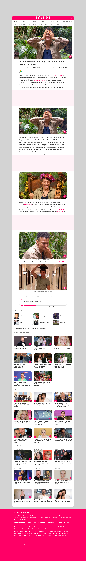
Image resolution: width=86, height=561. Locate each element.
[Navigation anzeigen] (15, 18)
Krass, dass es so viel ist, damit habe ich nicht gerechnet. (40, 307)
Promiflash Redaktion (35, 67)
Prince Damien (58, 75)
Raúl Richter (61, 209)
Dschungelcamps (39, 80)
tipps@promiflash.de (42, 328)
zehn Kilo (60, 211)
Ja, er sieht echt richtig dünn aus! (33, 301)
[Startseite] (43, 18)
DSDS (60, 77)
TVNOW (61, 262)
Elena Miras (28, 204)
